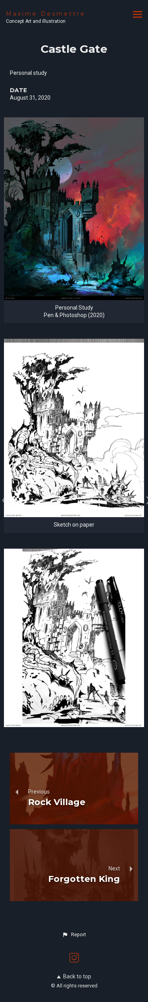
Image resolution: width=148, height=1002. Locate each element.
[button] (74, 934)
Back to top (77, 976)
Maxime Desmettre (46, 13)
